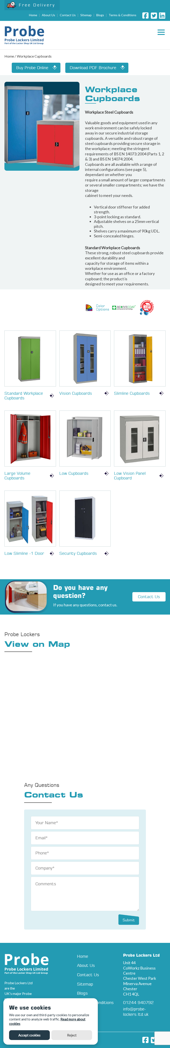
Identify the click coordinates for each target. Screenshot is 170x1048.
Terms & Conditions (122, 15)
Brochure (93, 67)
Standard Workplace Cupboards (23, 396)
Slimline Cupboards (132, 393)
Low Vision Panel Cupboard (130, 476)
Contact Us (68, 15)
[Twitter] (154, 15)
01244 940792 (138, 1002)
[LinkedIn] (162, 15)
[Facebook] (145, 15)
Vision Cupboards (75, 393)
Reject (72, 1035)
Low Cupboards (74, 473)
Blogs (100, 15)
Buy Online (32, 67)
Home (33, 15)
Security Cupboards (78, 553)
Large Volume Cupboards (17, 476)
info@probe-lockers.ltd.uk (136, 1011)
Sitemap (86, 15)
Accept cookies (29, 1035)
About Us (48, 15)
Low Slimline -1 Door (24, 553)
